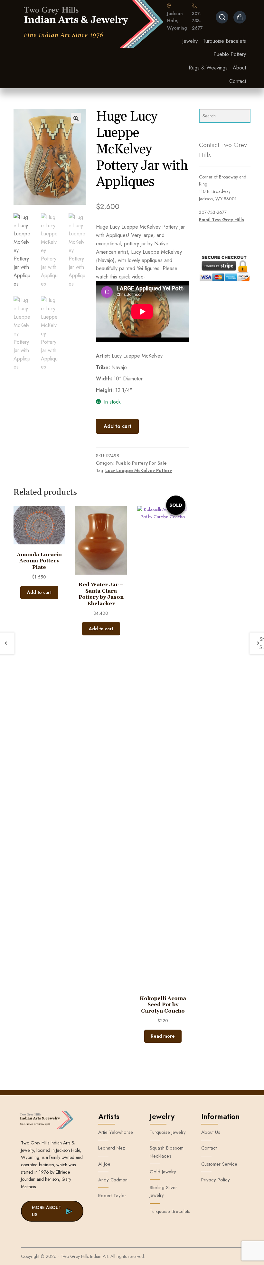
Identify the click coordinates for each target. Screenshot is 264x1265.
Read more (163, 1036)
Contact (237, 81)
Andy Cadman (112, 1179)
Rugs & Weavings (208, 67)
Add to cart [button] (39, 592)
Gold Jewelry (163, 1171)
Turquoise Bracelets (224, 41)
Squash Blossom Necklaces (167, 1151)
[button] (76, 118)
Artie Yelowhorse (115, 1132)
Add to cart (117, 426)
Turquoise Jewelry (168, 1132)
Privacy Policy (215, 1179)
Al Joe (104, 1164)
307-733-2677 (197, 20)
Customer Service (219, 1164)
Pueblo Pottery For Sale (141, 463)
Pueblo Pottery (229, 54)
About (239, 67)
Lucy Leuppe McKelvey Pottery (138, 470)
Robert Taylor (112, 1195)
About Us (210, 1132)
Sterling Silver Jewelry (163, 1191)
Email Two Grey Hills (221, 219)
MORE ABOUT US (46, 1211)
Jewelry (190, 41)
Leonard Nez (111, 1147)
